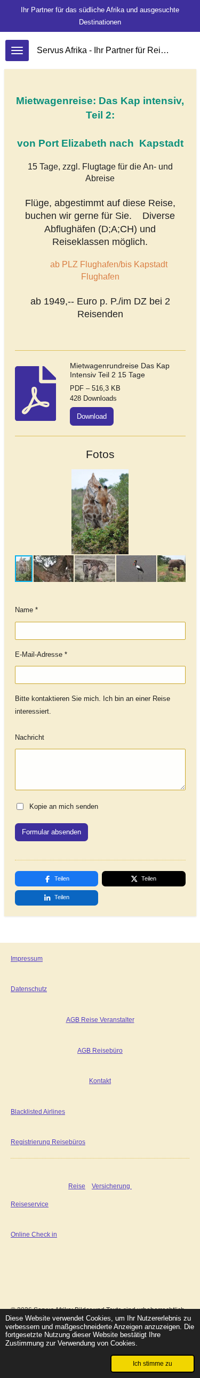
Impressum (27, 958)
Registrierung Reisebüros (48, 1142)
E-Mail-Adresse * (41, 654)
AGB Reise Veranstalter (100, 1020)
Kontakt (100, 1081)
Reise (76, 1186)
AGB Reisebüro (100, 1050)
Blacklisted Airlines (38, 1111)
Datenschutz (29, 989)
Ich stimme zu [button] (152, 1363)
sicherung (116, 1186)
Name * (26, 610)
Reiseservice (30, 1204)
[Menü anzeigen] (17, 50)
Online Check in (34, 1234)
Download (92, 416)
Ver (96, 1186)
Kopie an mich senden (63, 806)
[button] (176, 478)
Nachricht (29, 737)
